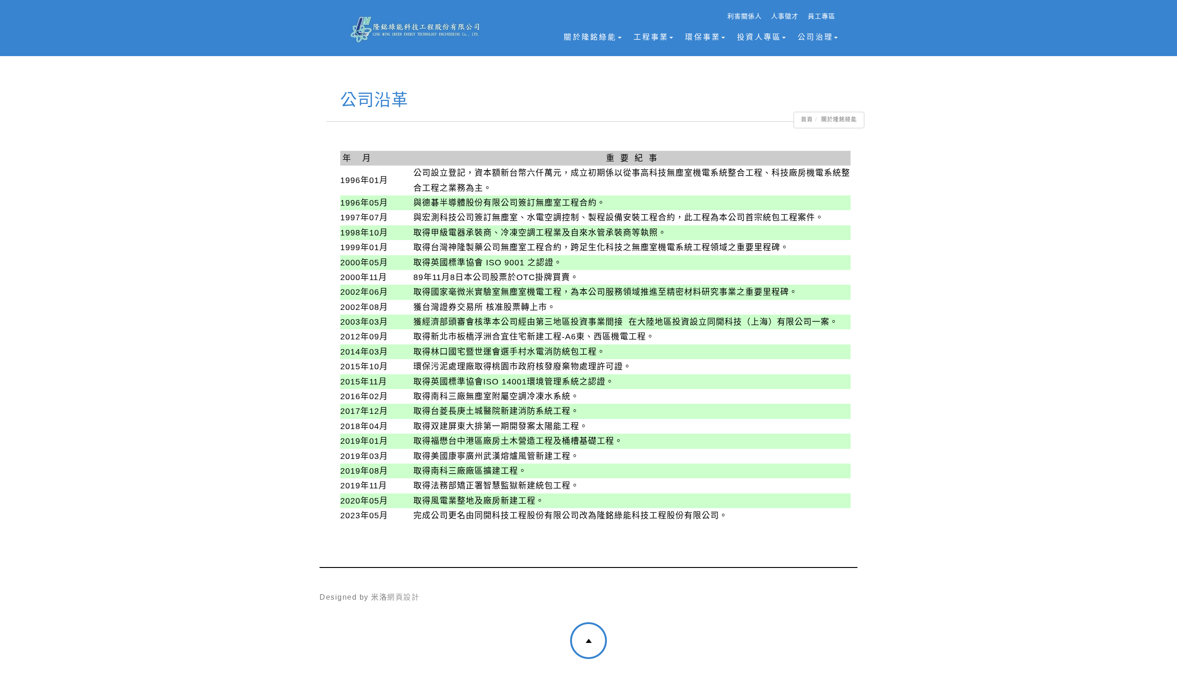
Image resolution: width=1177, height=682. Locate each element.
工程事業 (651, 37)
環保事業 (702, 37)
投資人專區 (759, 37)
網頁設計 (403, 597)
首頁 (807, 119)
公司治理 (815, 37)
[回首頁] (415, 29)
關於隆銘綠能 (590, 37)
